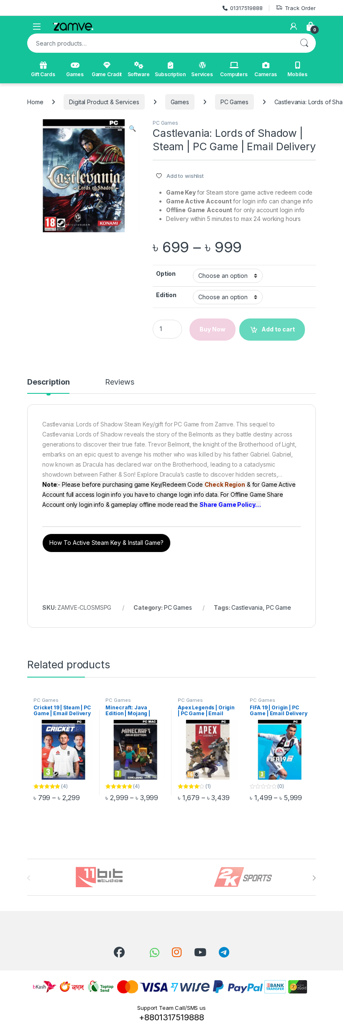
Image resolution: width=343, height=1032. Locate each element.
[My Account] (293, 26)
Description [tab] (48, 382)
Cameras (265, 74)
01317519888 (246, 8)
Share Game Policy (227, 504)
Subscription (170, 74)
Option (166, 273)
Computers (234, 74)
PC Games (234, 101)
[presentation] (314, 878)
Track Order (300, 8)
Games (74, 74)
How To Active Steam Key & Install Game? (106, 542)
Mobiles (297, 74)
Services (202, 74)
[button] (132, 128)
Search (304, 43)
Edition (166, 294)
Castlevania (246, 607)
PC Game (278, 607)
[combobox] (159, 43)
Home (35, 101)
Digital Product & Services (104, 101)
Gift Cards (43, 74)
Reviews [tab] (119, 382)
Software (139, 74)
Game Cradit (107, 74)
